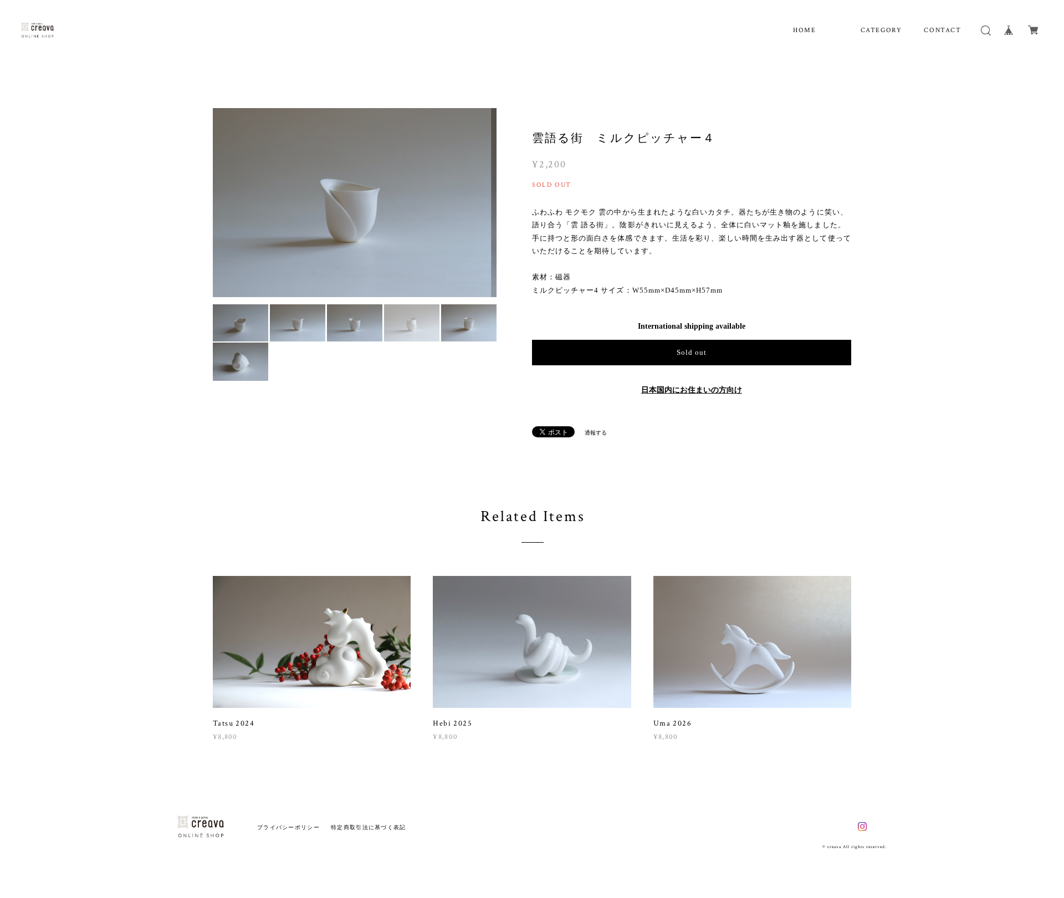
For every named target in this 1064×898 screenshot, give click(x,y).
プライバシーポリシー (288, 827)
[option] (355, 202)
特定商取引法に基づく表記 (368, 827)
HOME (804, 30)
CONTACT (942, 30)
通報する (596, 433)
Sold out (692, 352)
